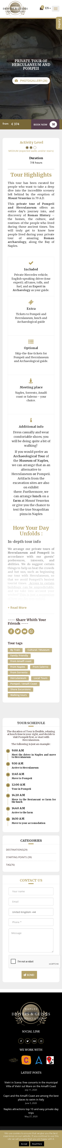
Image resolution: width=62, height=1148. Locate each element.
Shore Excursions (20, 689)
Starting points (19, 857)
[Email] (25, 631)
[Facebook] (11, 631)
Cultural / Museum (38, 649)
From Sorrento (19, 672)
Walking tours (18, 695)
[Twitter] (18, 631)
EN (47, 8)
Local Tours (40, 678)
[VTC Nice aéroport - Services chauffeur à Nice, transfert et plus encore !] (50, 1060)
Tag (10, 864)
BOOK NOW (41, 124)
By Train (15, 649)
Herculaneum (18, 678)
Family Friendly (19, 655)
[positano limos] (13, 1060)
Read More (37, 1144)
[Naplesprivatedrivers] (39, 1060)
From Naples (17, 666)
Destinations (16, 849)
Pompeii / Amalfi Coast (23, 683)
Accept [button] (24, 1144)
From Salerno (40, 666)
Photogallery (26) (33, 81)
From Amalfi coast (21, 661)
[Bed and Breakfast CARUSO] (26, 1060)
